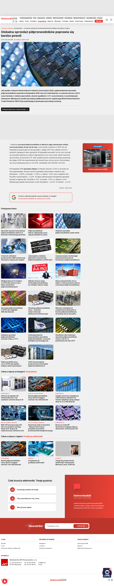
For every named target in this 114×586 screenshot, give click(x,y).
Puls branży (79, 21)
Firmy (27, 21)
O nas (3, 546)
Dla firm (99, 21)
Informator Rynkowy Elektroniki (10, 548)
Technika (65, 21)
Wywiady (58, 21)
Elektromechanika (58, 18)
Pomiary (100, 18)
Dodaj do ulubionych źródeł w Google (14, 109)
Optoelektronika (91, 18)
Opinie (72, 21)
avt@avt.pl (42, 562)
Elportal (80, 546)
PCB (35, 18)
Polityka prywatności (45, 548)
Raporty (50, 21)
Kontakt (3, 543)
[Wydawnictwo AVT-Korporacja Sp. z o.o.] (4, 563)
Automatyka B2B (83, 543)
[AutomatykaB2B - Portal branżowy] (9, 18)
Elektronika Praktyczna (85, 548)
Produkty (33, 21)
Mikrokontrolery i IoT (79, 18)
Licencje (42, 546)
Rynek (22, 21)
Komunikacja (68, 18)
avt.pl (40, 564)
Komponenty (41, 18)
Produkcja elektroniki (26, 18)
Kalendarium (89, 21)
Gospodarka (42, 21)
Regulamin (42, 543)
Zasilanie (48, 18)
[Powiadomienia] (4, 581)
